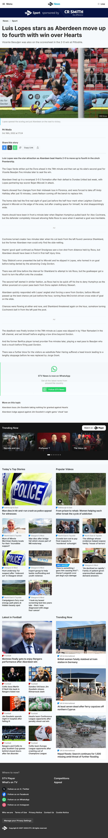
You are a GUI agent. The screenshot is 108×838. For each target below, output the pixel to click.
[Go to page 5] (58, 454)
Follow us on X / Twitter (18, 789)
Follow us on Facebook (18, 794)
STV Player (8, 778)
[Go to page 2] (51, 454)
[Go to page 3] (53, 454)
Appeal (58, 782)
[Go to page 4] (56, 454)
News (5, 21)
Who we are (7, 812)
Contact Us (49, 812)
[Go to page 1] (48, 454)
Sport (15, 21)
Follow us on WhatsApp (18, 799)
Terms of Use (21, 812)
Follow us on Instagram (18, 805)
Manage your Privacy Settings (17, 820)
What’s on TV (9, 782)
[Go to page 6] (60, 454)
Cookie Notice (62, 812)
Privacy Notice (35, 812)
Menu (9, 4)
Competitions (61, 778)
